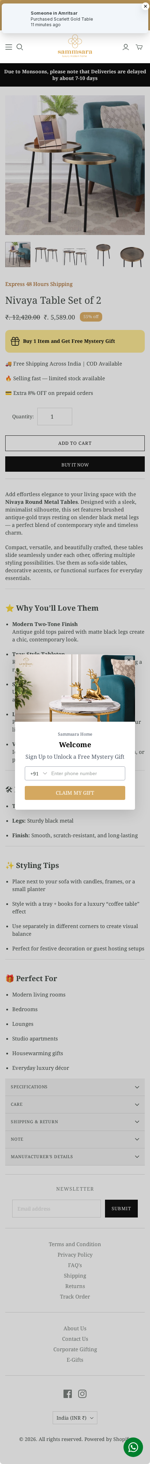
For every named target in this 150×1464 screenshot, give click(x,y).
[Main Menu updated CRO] (8, 47)
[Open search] (19, 47)
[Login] (125, 47)
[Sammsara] (75, 45)
